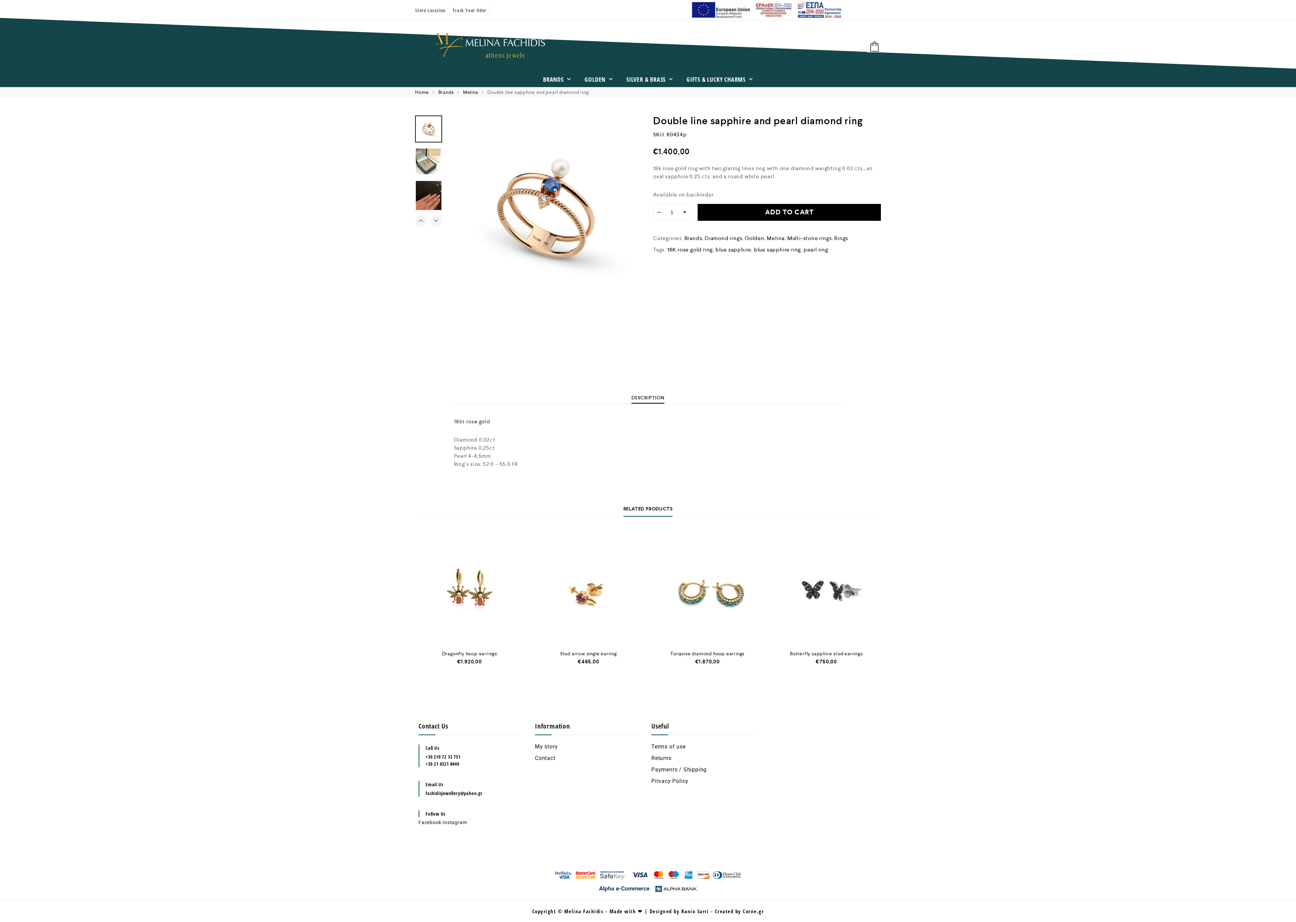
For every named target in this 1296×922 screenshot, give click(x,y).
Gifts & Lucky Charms (716, 79)
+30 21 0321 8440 (442, 764)
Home (422, 92)
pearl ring (816, 249)
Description (648, 398)
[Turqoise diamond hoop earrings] (707, 588)
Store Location (430, 10)
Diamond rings (723, 238)
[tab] (648, 398)
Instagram (454, 822)
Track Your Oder (469, 10)
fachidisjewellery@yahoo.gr (454, 793)
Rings (841, 238)
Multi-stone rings (809, 238)
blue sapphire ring (777, 249)
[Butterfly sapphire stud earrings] (826, 588)
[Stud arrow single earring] (588, 588)
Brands (553, 79)
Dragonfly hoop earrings (469, 654)
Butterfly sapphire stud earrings (826, 654)
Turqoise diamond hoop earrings (707, 654)
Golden (595, 79)
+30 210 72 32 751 (443, 757)
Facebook (429, 822)
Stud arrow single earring (588, 654)
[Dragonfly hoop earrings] (469, 588)
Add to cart (789, 212)
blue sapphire (733, 249)
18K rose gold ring (690, 249)
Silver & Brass (646, 79)
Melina (470, 92)
